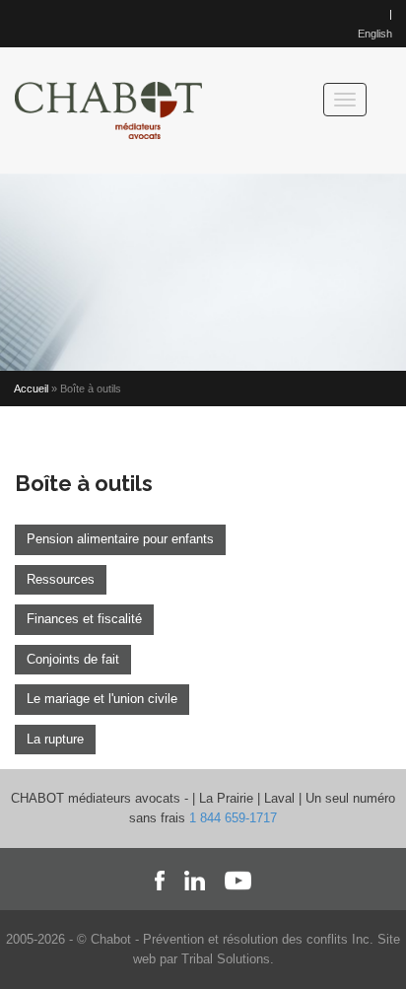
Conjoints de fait (73, 659)
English (375, 33)
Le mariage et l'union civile (102, 698)
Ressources (61, 579)
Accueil (31, 388)
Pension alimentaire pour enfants (120, 538)
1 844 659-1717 (233, 818)
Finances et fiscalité (84, 618)
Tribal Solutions (225, 959)
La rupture (55, 739)
